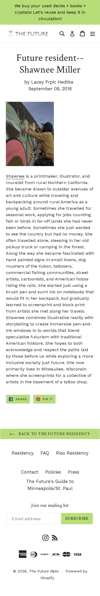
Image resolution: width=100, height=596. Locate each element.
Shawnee (15, 176)
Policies (53, 472)
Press (73, 472)
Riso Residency (72, 453)
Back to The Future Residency (54, 433)
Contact (29, 472)
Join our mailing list (50, 505)
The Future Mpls (44, 571)
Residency (23, 453)
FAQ (45, 453)
